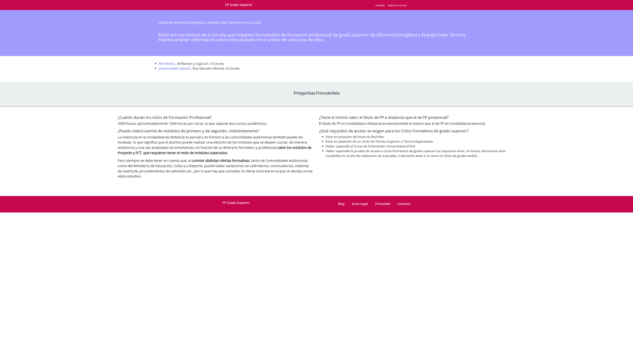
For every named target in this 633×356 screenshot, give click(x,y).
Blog (341, 204)
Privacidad (382, 204)
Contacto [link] (403, 204)
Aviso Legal (360, 204)
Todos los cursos (397, 5)
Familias (380, 5)
